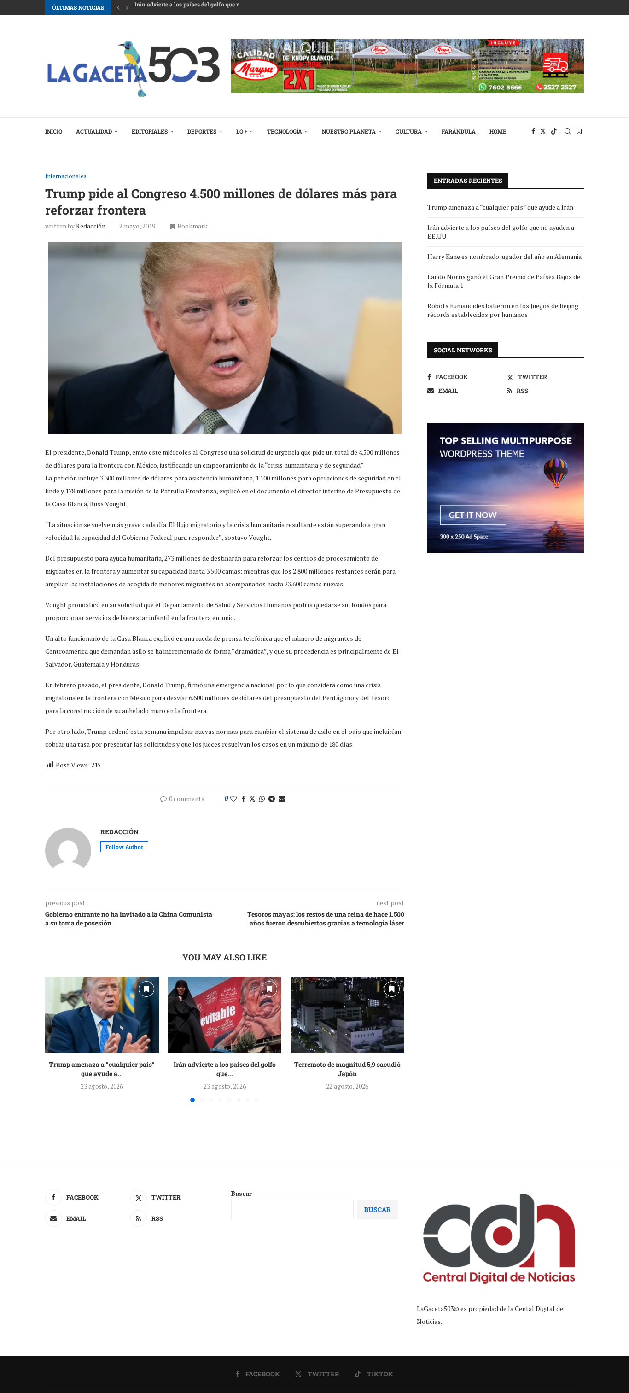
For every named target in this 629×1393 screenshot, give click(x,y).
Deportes (201, 131)
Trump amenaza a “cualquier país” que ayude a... (102, 1069)
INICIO (53, 131)
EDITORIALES (150, 131)
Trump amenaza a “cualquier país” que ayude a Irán (500, 207)
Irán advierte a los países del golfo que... (225, 1069)
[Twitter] (543, 131)
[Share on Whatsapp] (262, 798)
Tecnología (284, 131)
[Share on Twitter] (252, 798)
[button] (118, 7)
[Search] (567, 131)
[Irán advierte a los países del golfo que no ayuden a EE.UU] (225, 1014)
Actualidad (94, 131)
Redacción (90, 226)
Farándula (459, 131)
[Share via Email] (282, 798)
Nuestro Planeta (349, 131)
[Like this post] (233, 798)
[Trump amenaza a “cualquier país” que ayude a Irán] (102, 1014)
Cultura (409, 131)
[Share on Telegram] (271, 798)
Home (498, 131)
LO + (241, 131)
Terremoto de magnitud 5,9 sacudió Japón (347, 1069)
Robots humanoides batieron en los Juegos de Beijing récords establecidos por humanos (502, 310)
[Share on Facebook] (243, 798)
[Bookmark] (579, 131)
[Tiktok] (554, 131)
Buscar (241, 1193)
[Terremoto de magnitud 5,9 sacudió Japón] (347, 1014)
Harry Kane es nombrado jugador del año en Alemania (206, 7)
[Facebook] (533, 131)
